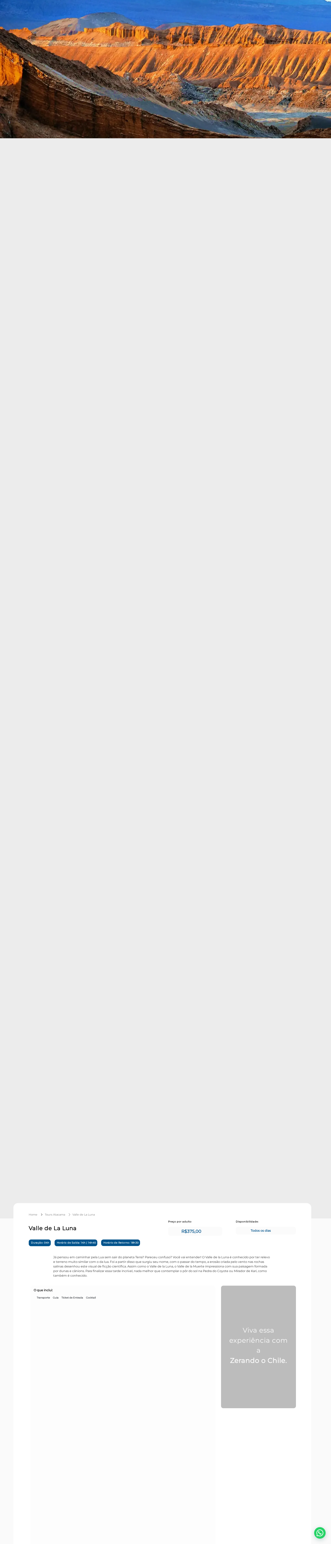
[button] (320, 1533)
